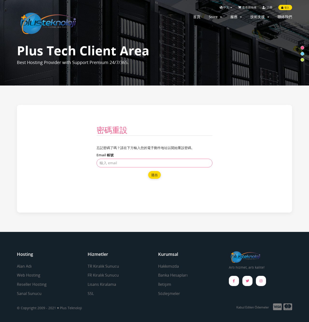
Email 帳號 (105, 155)
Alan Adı (24, 266)
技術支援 (258, 16)
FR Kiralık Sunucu (103, 275)
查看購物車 (249, 7)
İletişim (164, 284)
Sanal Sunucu (29, 293)
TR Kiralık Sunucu (103, 266)
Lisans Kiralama (102, 284)
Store (214, 16)
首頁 (196, 16)
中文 (226, 7)
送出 (154, 174)
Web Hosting (28, 275)
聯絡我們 (285, 16)
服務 (234, 16)
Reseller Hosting (32, 284)
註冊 (269, 7)
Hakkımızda (168, 266)
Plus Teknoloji (71, 308)
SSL (91, 293)
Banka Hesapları (173, 275)
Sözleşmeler (169, 293)
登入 (286, 7)
